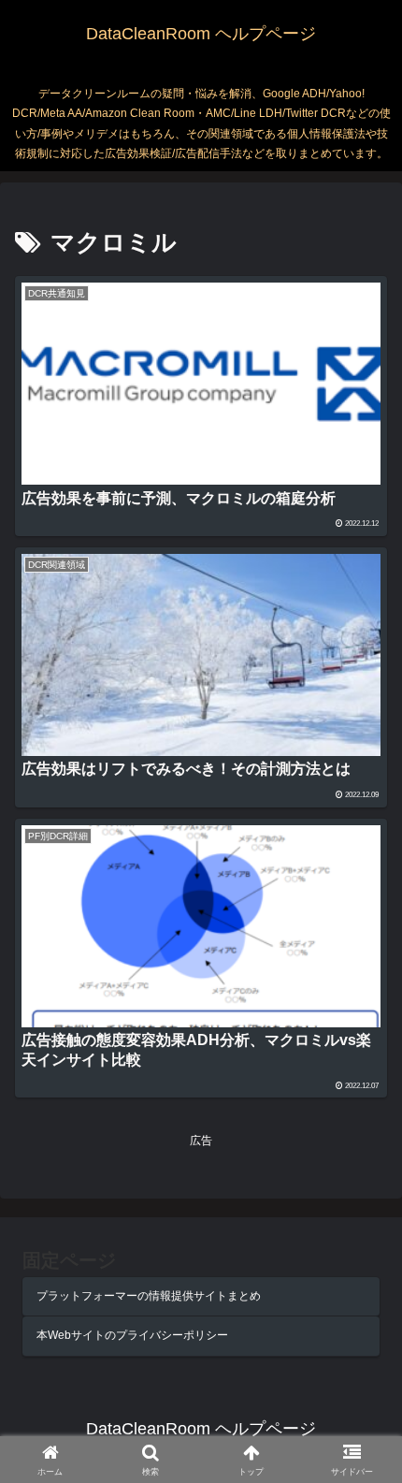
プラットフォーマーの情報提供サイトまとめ (148, 1295)
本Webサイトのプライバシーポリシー (132, 1335)
